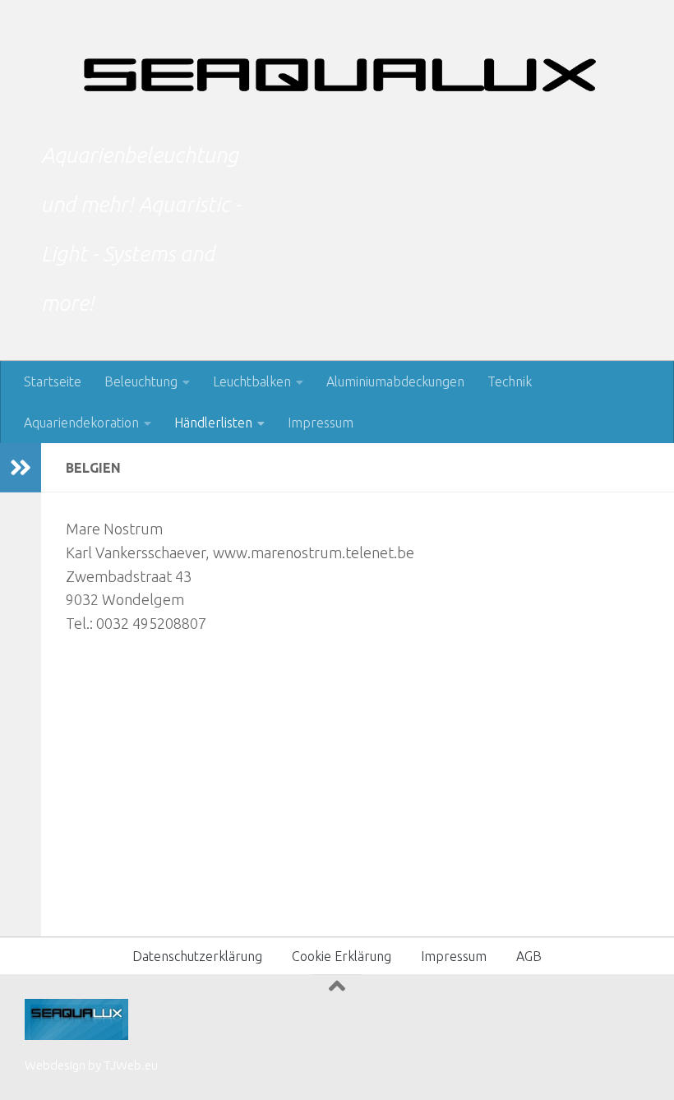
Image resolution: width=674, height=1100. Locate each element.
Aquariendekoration (81, 422)
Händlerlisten (213, 422)
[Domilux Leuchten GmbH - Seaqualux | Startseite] (337, 73)
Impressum (320, 422)
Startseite (52, 381)
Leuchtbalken (252, 381)
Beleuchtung (141, 381)
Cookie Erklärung (341, 956)
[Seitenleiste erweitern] (20, 467)
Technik (509, 381)
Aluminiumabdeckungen (395, 381)
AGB (529, 956)
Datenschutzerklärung (197, 956)
